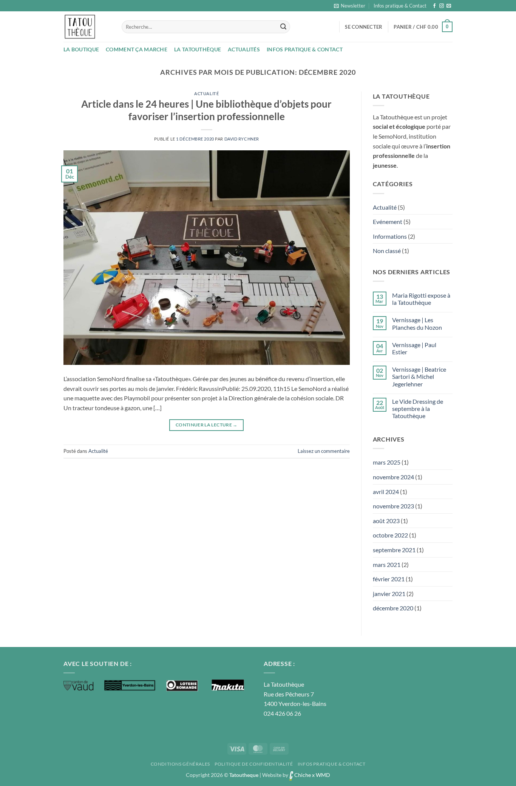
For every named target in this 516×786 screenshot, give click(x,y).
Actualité (206, 93)
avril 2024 (386, 491)
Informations (390, 236)
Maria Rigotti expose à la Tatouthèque (421, 299)
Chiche (302, 775)
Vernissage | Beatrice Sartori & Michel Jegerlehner (419, 376)
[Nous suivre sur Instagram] (441, 6)
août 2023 (386, 520)
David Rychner (241, 138)
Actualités (244, 49)
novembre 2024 (393, 476)
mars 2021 (386, 564)
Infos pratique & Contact (400, 6)
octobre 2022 (390, 535)
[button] (349, 5)
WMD (323, 775)
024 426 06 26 (282, 713)
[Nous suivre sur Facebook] (434, 6)
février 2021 (389, 578)
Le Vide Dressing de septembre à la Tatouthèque (417, 408)
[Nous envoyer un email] (448, 6)
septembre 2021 (394, 549)
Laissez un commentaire (324, 451)
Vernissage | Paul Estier (414, 348)
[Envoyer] (283, 26)
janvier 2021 (389, 593)
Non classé (387, 250)
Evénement (387, 221)
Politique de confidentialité (254, 764)
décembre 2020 (393, 608)
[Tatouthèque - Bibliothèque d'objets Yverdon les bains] (86, 26)
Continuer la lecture (207, 425)
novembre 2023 (393, 506)
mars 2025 (386, 462)
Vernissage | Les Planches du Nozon (417, 323)
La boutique (81, 49)
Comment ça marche (136, 49)
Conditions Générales (180, 764)
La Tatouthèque (197, 49)
